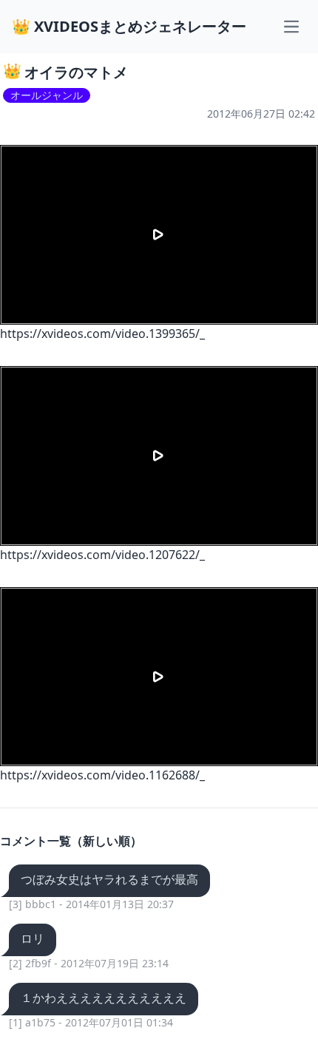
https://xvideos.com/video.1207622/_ (102, 554)
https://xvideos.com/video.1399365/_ (102, 333)
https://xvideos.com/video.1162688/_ (102, 775)
